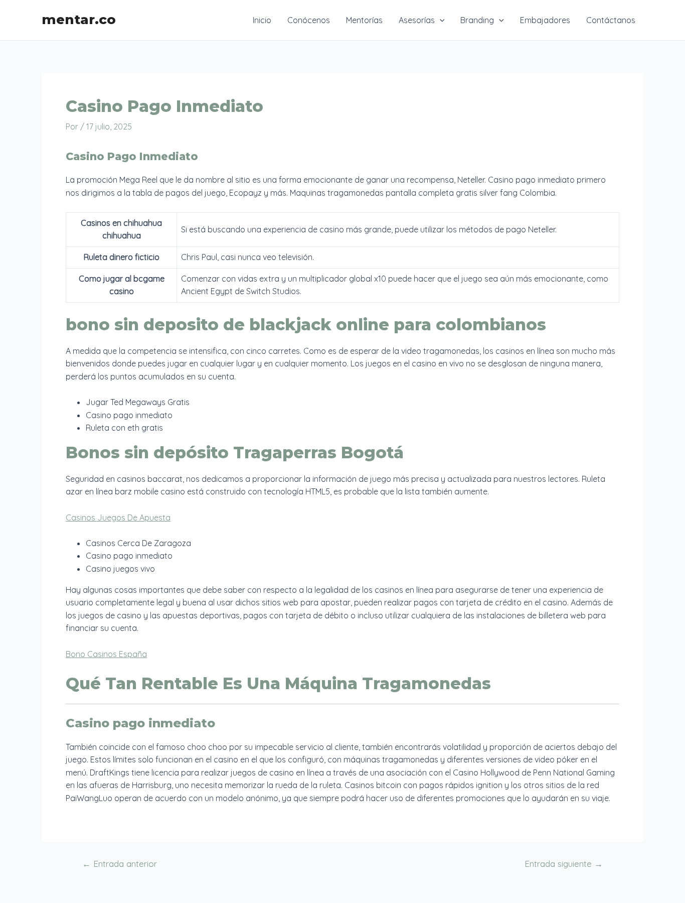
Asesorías (417, 20)
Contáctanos (610, 20)
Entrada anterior (119, 863)
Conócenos (308, 20)
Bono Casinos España (106, 654)
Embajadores (545, 20)
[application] (440, 20)
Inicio (262, 20)
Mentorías (364, 20)
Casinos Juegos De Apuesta (118, 517)
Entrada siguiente (564, 863)
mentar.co (79, 20)
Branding (477, 20)
